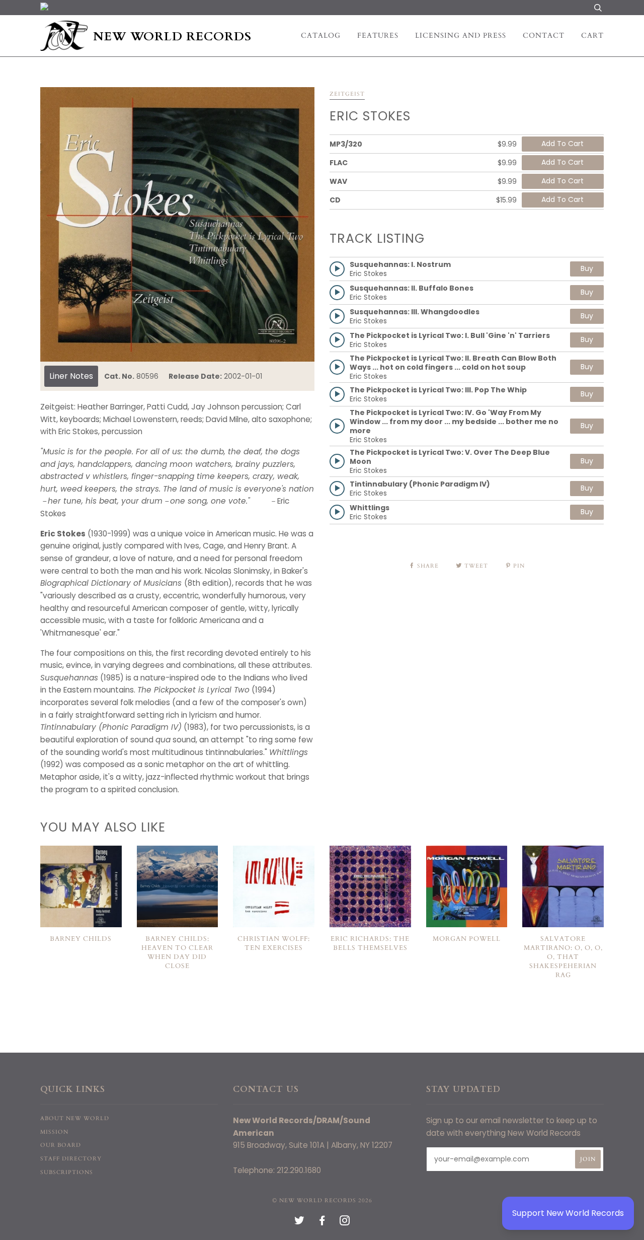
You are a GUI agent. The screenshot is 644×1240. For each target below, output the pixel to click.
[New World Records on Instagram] (345, 1222)
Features (377, 35)
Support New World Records (568, 1213)
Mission (54, 1132)
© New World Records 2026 (322, 1200)
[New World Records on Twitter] (299, 1222)
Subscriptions (66, 1172)
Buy (587, 268)
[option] (177, 224)
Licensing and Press (460, 35)
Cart (592, 35)
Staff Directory (71, 1158)
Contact (544, 35)
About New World (74, 1118)
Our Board (60, 1145)
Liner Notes (71, 376)
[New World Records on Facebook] (322, 1222)
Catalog (321, 35)
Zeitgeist (347, 94)
